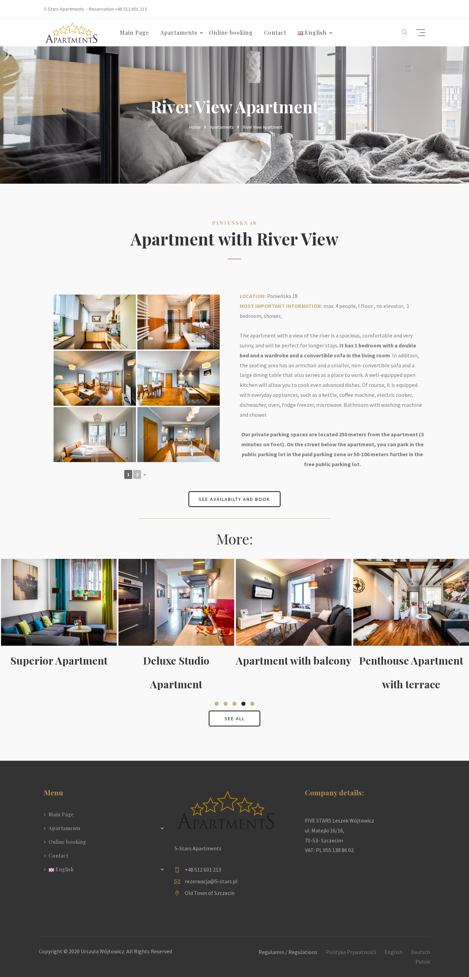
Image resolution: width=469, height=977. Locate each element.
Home (195, 127)
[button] (405, 32)
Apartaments (221, 127)
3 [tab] (234, 704)
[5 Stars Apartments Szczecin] (71, 31)
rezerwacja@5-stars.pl (211, 881)
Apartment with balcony (294, 660)
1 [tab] (217, 704)
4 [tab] (243, 704)
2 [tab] (226, 704)
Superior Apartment (58, 660)
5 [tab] (252, 704)
